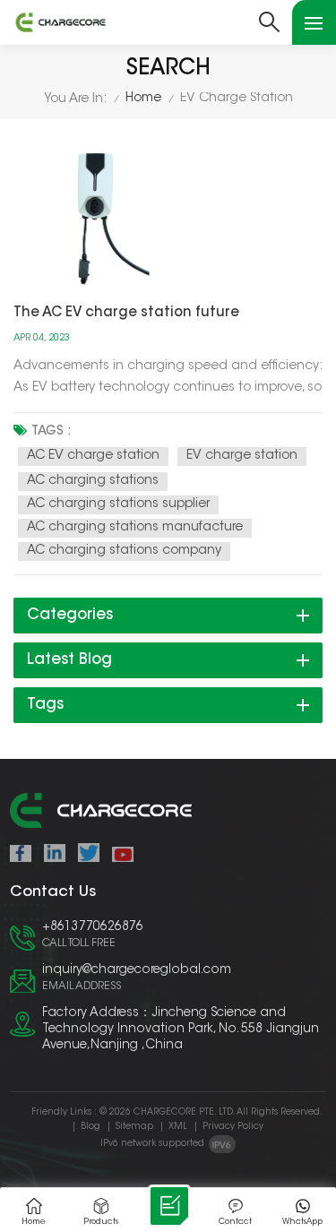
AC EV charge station (93, 456)
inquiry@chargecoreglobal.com (136, 970)
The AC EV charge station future (126, 313)
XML (177, 1127)
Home (143, 98)
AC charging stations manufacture (135, 527)
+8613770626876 (92, 927)
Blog (90, 1127)
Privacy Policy (232, 1127)
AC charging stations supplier (118, 504)
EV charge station (241, 456)
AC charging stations (93, 481)
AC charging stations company (124, 551)
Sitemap (134, 1127)
